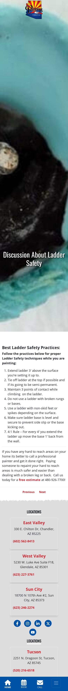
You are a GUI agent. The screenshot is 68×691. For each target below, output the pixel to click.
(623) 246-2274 (23, 607)
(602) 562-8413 (23, 541)
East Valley (34, 522)
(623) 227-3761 (23, 574)
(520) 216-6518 (23, 670)
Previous (28, 492)
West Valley (34, 556)
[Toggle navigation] (56, 683)
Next (42, 492)
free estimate (29, 480)
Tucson (34, 652)
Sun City (34, 589)
